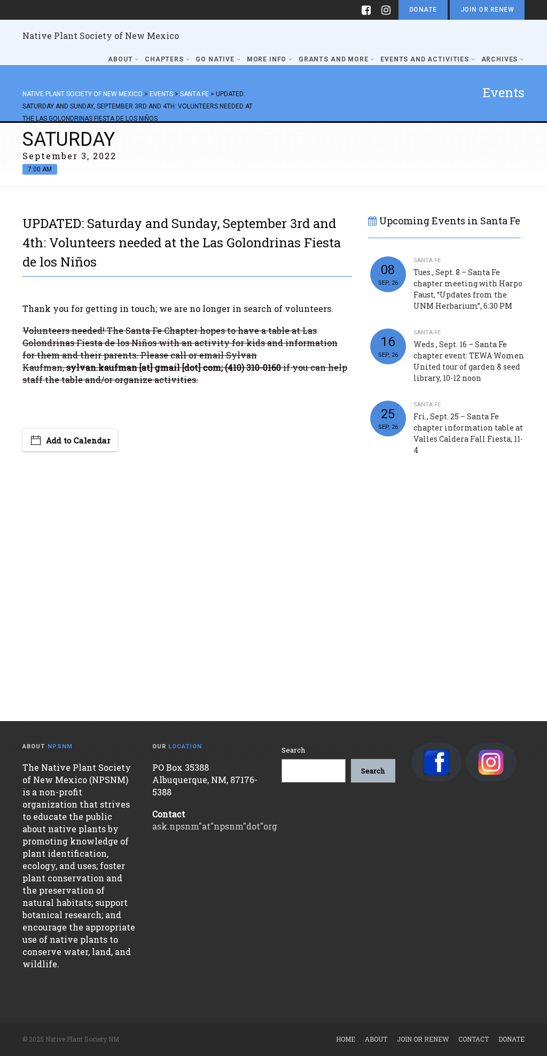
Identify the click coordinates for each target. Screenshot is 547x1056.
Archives (499, 59)
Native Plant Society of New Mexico (100, 35)
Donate (423, 9)
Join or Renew (487, 9)
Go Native (215, 59)
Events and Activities (424, 59)
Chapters (164, 59)
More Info (267, 59)
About (120, 59)
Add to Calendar (78, 440)
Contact (473, 1039)
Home (345, 1039)
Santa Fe (427, 260)
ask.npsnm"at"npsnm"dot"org (214, 826)
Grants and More (334, 59)
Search (293, 750)
